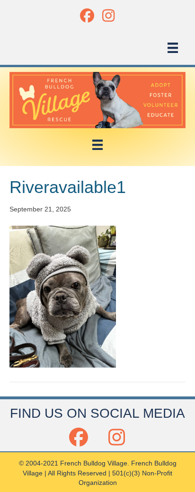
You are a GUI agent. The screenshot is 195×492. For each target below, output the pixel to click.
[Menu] (173, 47)
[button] (87, 15)
